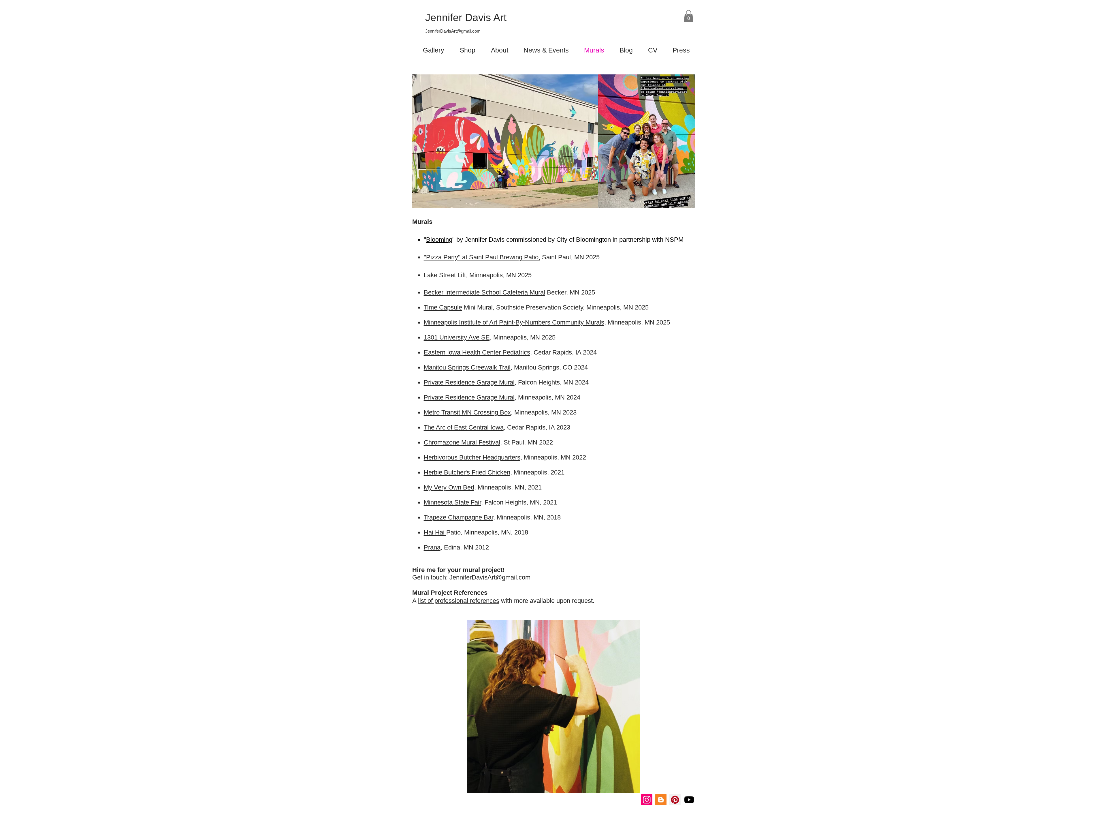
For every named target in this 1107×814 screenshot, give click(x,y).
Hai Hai (435, 532)
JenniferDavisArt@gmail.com (453, 31)
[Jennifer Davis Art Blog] (661, 799)
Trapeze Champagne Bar (458, 517)
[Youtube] (689, 799)
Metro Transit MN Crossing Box (467, 412)
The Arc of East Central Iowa (464, 427)
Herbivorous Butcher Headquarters (472, 457)
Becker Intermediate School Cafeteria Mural (484, 292)
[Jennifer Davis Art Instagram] (646, 799)
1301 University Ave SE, (458, 337)
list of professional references (458, 600)
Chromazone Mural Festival (462, 442)
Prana (432, 547)
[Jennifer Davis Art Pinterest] (675, 799)
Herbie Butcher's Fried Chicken (467, 472)
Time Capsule (443, 307)
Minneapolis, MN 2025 (524, 337)
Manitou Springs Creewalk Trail (467, 367)
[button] (689, 16)
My (429, 487)
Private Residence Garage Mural (469, 382)
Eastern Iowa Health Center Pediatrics (477, 352)
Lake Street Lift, (446, 275)
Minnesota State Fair (452, 502)
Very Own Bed (454, 487)
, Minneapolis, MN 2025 (637, 322)
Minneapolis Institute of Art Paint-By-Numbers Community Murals (514, 322)
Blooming (439, 239)
